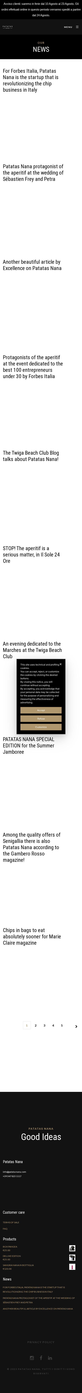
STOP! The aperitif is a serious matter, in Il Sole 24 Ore (31, 554)
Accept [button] (41, 710)
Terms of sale (11, 1222)
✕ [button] (60, 664)
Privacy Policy (41, 1342)
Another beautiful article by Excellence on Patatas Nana (32, 265)
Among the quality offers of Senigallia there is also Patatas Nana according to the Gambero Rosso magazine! (31, 847)
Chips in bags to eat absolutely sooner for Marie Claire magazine (32, 936)
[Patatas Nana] (7, 27)
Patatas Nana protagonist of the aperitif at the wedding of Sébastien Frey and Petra (33, 172)
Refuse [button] (41, 718)
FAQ (5, 1228)
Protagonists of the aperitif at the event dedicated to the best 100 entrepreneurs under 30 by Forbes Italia (33, 366)
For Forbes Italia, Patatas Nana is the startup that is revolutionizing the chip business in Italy (31, 80)
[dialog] (41, 696)
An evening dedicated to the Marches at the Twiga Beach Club (32, 650)
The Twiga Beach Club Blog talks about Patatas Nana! (31, 456)
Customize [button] (41, 726)
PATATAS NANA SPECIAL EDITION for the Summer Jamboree (28, 745)
